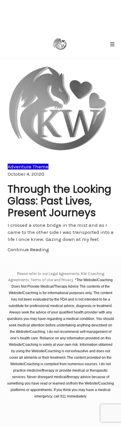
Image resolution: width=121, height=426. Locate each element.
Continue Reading (28, 249)
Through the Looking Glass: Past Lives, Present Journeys (59, 201)
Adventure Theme (28, 167)
